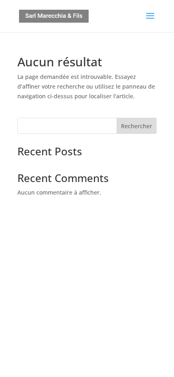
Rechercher (136, 126)
